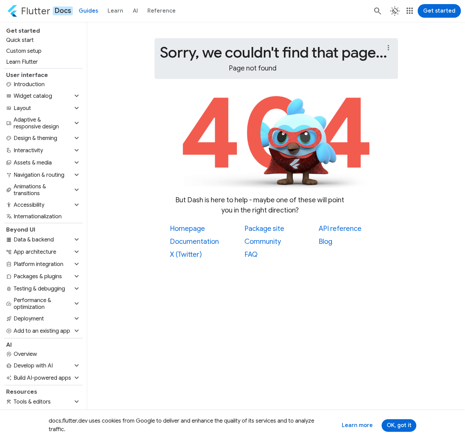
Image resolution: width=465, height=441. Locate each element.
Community (262, 241)
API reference (340, 228)
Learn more (357, 425)
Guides (88, 10)
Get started (439, 10)
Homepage (187, 228)
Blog (325, 241)
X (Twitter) (186, 254)
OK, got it (399, 425)
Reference (161, 10)
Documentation (194, 241)
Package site (264, 228)
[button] (43, 96)
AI (135, 10)
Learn (115, 10)
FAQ (251, 254)
